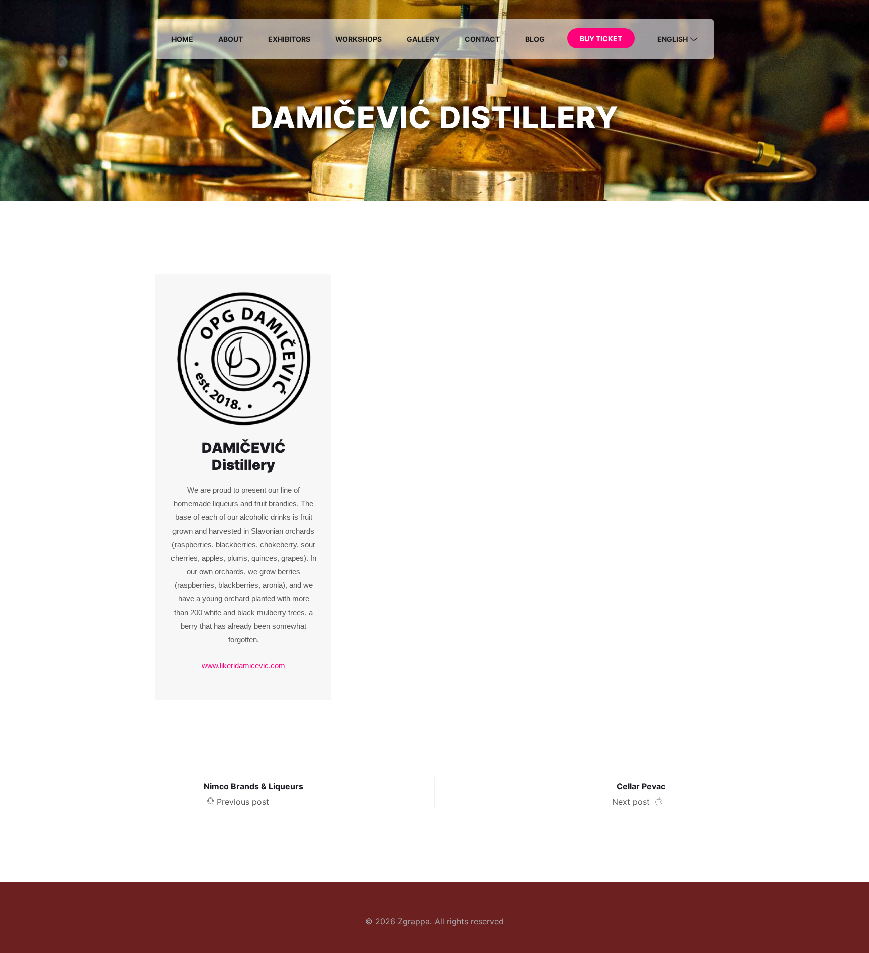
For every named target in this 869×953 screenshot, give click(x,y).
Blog (535, 39)
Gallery (423, 39)
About (230, 39)
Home (182, 39)
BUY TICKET (601, 38)
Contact (482, 39)
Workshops (358, 39)
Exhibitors (289, 39)
